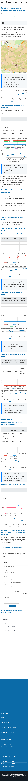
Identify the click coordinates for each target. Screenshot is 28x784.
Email (5, 570)
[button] (3, 42)
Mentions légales (5, 722)
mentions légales (17, 776)
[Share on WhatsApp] (14, 16)
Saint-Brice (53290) (7, 615)
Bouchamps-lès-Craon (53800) (9, 630)
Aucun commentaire (5, 13)
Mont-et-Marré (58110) (6, 744)
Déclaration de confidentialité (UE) (8, 727)
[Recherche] (26, 2)
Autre (12, 579)
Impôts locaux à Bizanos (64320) (8, 766)
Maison (12, 576)
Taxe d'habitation (11, 587)
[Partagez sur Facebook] (5, 16)
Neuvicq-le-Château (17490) (7, 746)
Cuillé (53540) (5, 623)
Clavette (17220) (4, 737)
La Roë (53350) (6, 619)
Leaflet (15, 72)
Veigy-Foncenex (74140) (6, 739)
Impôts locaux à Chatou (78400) (8, 763)
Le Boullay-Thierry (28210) (7, 741)
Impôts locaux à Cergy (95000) (7, 761)
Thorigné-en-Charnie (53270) (9, 626)
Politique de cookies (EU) (6, 724)
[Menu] (2, 2)
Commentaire (23, 594)
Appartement (13, 577)
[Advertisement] (11, 654)
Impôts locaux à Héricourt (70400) (8, 756)
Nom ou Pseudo (5, 562)
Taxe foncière (17, 590)
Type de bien (5, 577)
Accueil (2, 717)
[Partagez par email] (22, 16)
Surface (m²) (5, 583)
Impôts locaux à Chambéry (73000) (8, 758)
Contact (3, 720)
